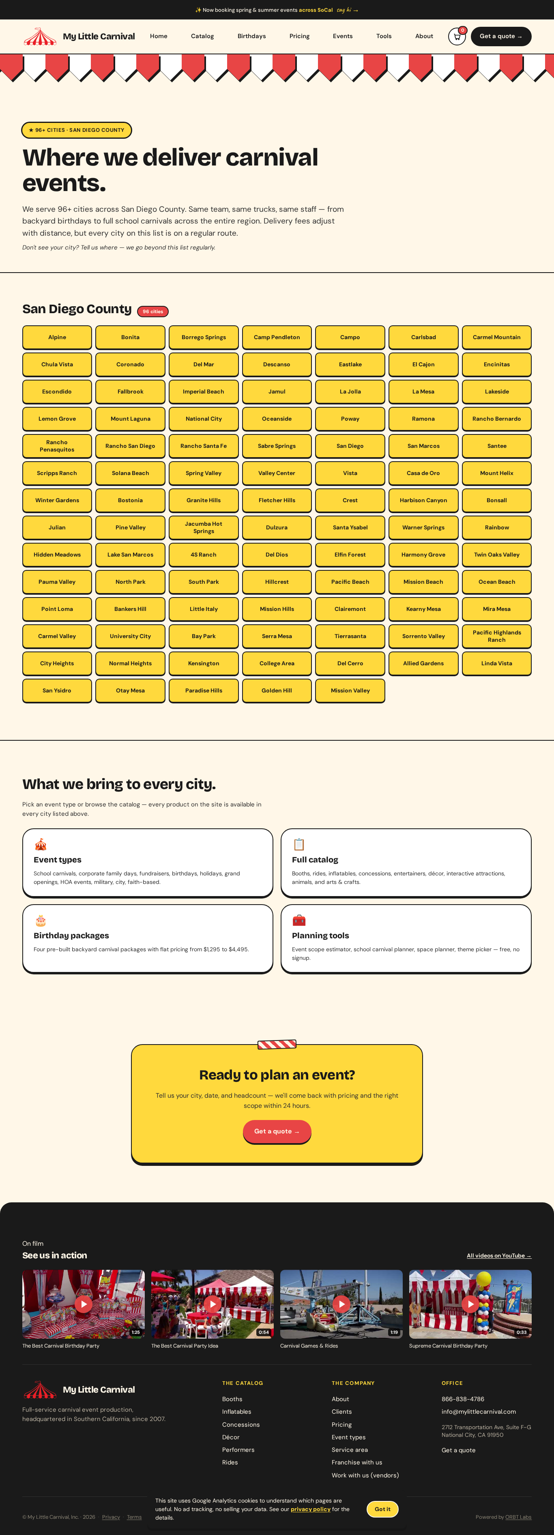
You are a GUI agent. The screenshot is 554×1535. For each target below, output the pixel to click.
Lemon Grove (57, 418)
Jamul (277, 391)
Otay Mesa (130, 690)
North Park (131, 581)
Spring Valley (203, 473)
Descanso (276, 364)
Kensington (203, 663)
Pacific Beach (350, 581)
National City (204, 418)
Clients (342, 1412)
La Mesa (423, 391)
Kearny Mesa (423, 609)
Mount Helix (496, 473)
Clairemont (350, 609)
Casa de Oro (423, 473)
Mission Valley (350, 690)
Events (343, 36)
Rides (230, 1462)
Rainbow (497, 527)
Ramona (423, 418)
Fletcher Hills (277, 500)
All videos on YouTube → (499, 1255)
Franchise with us (357, 1462)
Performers (238, 1450)
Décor (231, 1437)
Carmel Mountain (497, 337)
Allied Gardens (423, 663)
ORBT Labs (518, 1517)
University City (130, 636)
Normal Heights (130, 663)
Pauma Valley (57, 581)
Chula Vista (57, 364)
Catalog (202, 36)
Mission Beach (423, 581)
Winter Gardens (57, 500)
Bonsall (497, 500)
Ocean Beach (497, 581)
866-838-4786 (463, 1399)
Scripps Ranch (57, 473)
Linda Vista (496, 663)
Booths (232, 1399)
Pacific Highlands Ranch (497, 636)
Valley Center (276, 473)
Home (158, 36)
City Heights (57, 663)
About (424, 36)
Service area (350, 1450)
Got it (383, 1509)
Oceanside (277, 418)
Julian (57, 527)
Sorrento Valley (423, 636)
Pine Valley (131, 527)
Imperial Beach (203, 391)
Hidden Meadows (57, 554)
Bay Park (204, 636)
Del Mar (203, 364)
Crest (350, 500)
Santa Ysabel (350, 527)
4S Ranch (204, 554)
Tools (384, 36)
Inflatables (236, 1412)
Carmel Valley (57, 636)
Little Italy (204, 609)
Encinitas (497, 364)
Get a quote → (501, 36)
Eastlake (350, 364)
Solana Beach (130, 473)
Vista (350, 473)
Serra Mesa (277, 636)
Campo (350, 337)
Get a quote (459, 1450)
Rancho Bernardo (496, 418)
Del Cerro (350, 663)
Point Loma (57, 609)
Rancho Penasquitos (57, 446)
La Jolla (350, 391)
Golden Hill (277, 690)
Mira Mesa (497, 609)
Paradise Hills (203, 690)
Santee (497, 445)
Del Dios (277, 554)
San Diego (350, 445)
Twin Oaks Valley (497, 554)
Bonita (130, 337)
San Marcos (424, 445)
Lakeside (497, 391)
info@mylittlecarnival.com (479, 1412)
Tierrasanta (350, 636)
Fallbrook (131, 391)
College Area (277, 663)
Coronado (130, 364)
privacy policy (311, 1509)
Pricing (300, 36)
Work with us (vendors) (365, 1475)
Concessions (241, 1425)
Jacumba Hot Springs (203, 527)
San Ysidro (57, 690)
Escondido (57, 391)
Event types (349, 1437)
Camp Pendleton (277, 337)
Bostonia (130, 500)
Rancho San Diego (130, 445)
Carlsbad (423, 337)
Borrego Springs (204, 337)
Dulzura (277, 527)
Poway (350, 418)
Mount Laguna (130, 418)
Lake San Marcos (130, 554)
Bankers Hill (130, 609)
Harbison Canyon (423, 500)
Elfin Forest (350, 554)
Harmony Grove (423, 554)
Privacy (111, 1517)
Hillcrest (277, 581)
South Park (204, 581)
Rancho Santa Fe (203, 445)
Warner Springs (423, 527)
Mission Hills (277, 609)
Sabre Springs (277, 445)
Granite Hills (204, 500)
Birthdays (252, 36)
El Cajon (423, 364)
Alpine (57, 337)
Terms (134, 1517)
